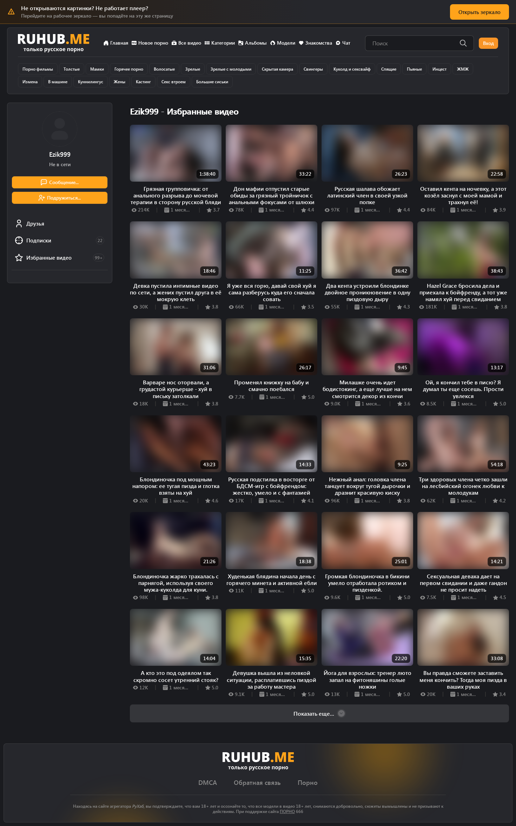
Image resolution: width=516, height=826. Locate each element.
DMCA (207, 783)
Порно (308, 783)
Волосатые (164, 69)
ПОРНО (287, 811)
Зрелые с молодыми (231, 69)
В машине (57, 81)
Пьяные (414, 69)
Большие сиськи (212, 81)
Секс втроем (173, 81)
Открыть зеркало (479, 11)
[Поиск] (463, 43)
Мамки (97, 69)
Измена (30, 81)
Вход (488, 43)
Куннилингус (90, 81)
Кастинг (143, 81)
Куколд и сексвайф (352, 69)
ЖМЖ (463, 69)
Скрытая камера (277, 69)
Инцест (439, 69)
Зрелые (192, 69)
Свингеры (313, 69)
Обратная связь (257, 783)
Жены (119, 81)
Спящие (388, 69)
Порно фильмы (37, 69)
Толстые (72, 69)
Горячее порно (128, 69)
